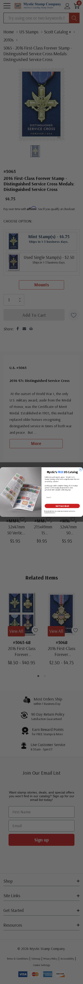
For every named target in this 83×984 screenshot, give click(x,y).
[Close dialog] (80, 469)
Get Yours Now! (62, 506)
